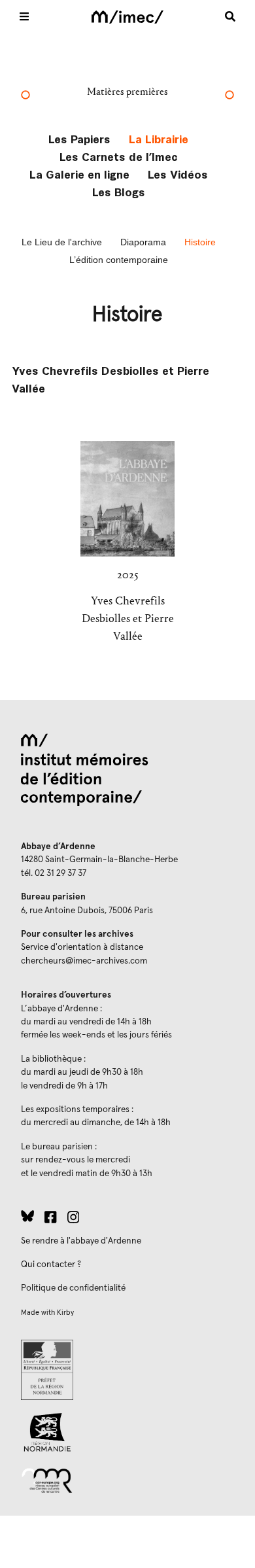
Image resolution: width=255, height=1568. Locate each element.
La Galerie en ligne (79, 173)
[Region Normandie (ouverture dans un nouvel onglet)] (127, 1432)
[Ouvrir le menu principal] (24, 16)
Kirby (65, 1312)
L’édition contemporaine (118, 260)
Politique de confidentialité (73, 1288)
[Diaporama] (25, 96)
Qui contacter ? (51, 1264)
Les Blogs (118, 191)
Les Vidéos (178, 173)
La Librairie (158, 138)
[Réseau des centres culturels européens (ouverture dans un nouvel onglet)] (127, 1480)
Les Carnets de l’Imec (119, 156)
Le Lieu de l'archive (62, 242)
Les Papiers (79, 138)
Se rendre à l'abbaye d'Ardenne (81, 1241)
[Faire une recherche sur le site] (230, 16)
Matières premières (127, 91)
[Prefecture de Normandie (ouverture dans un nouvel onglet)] (127, 1370)
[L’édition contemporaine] (229, 96)
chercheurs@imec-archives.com (84, 961)
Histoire (200, 242)
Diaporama (143, 242)
